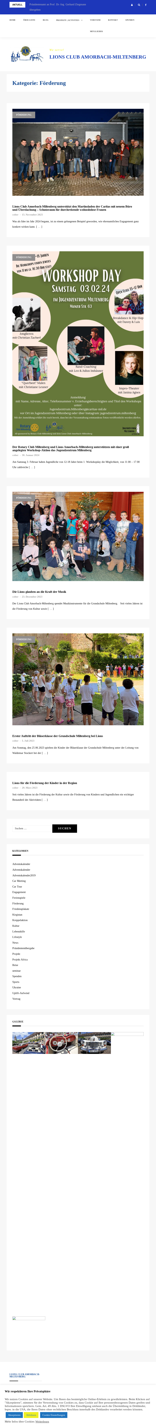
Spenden (129, 20)
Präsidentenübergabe (23, 948)
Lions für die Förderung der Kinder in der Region (44, 783)
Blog (46, 20)
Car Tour (17, 886)
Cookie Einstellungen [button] (53, 1415)
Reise (15, 965)
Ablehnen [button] (31, 1415)
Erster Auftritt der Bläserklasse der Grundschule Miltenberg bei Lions (57, 736)
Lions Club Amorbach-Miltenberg (97, 57)
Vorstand (95, 20)
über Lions (29, 20)
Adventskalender (21, 864)
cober (15, 214)
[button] (132, 5)
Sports (15, 982)
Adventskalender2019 (24, 875)
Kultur (15, 925)
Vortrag (16, 998)
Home (13, 20)
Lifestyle (17, 937)
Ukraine (16, 987)
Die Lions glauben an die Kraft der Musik (39, 591)
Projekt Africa (20, 959)
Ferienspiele (18, 897)
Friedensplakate (20, 909)
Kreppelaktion (20, 920)
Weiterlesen (42, 1421)
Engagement (19, 892)
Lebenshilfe (18, 931)
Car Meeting (19, 881)
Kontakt (113, 20)
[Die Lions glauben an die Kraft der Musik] (78, 536)
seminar (16, 970)
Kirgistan (17, 914)
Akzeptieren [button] (14, 1415)
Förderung (23, 115)
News (15, 942)
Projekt (16, 954)
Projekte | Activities (67, 20)
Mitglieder (96, 31)
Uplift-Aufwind (20, 993)
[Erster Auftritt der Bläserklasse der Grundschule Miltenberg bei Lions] (78, 679)
